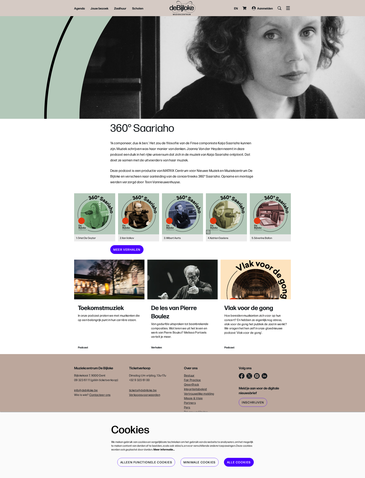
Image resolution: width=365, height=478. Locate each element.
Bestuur (189, 375)
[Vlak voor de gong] (256, 279)
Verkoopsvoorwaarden (144, 395)
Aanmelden (265, 8)
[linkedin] (264, 376)
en (236, 8)
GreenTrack (191, 384)
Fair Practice (192, 380)
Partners (190, 403)
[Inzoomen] (208, 232)
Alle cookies (239, 462)
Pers (187, 407)
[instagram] (257, 376)
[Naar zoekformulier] (279, 8)
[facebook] (241, 376)
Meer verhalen (126, 249)
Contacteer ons (99, 395)
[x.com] (249, 376)
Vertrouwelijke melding (199, 394)
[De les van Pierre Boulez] (182, 279)
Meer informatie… (164, 449)
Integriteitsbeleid (195, 389)
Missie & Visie (193, 398)
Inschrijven (253, 402)
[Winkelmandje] (245, 8)
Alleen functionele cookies (146, 462)
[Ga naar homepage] (182, 8)
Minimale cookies (199, 462)
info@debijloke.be (86, 390)
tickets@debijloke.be (143, 390)
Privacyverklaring (196, 412)
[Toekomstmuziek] (109, 279)
